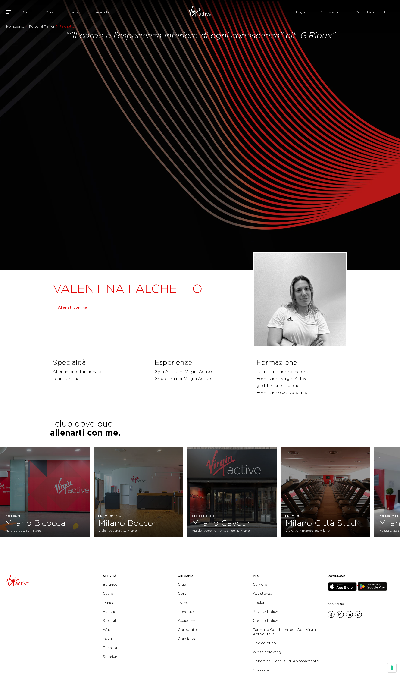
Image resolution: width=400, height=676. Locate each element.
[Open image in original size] (200, 12)
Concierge (187, 638)
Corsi (49, 12)
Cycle (108, 593)
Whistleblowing (267, 652)
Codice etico (264, 643)
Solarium (111, 656)
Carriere (260, 584)
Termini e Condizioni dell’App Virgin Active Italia (284, 631)
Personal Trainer (41, 26)
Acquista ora (330, 12)
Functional (112, 611)
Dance (108, 602)
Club (26, 12)
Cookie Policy (265, 620)
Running (110, 647)
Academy (186, 620)
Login (300, 12)
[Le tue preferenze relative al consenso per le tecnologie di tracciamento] (392, 667)
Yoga (107, 638)
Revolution (103, 12)
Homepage (15, 26)
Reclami (260, 602)
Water (108, 629)
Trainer (74, 12)
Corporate (187, 629)
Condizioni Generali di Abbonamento (286, 661)
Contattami (365, 12)
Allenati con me (72, 307)
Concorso (262, 670)
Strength (111, 620)
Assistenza (262, 593)
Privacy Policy (265, 611)
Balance (110, 584)
